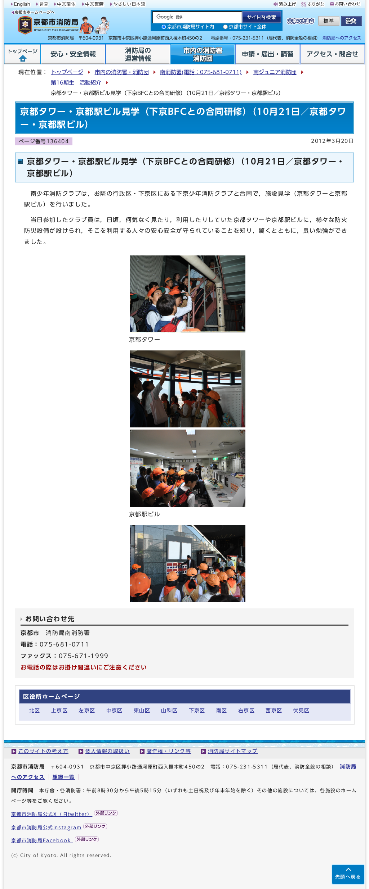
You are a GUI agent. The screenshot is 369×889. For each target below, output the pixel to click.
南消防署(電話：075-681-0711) (201, 72)
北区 (34, 710)
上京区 (59, 710)
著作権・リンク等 (169, 751)
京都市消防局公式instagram (46, 827)
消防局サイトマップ (233, 751)
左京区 (87, 710)
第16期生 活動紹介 (76, 82)
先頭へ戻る (348, 877)
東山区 (142, 710)
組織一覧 (64, 777)
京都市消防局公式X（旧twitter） (51, 814)
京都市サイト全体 (247, 26)
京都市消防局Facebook (42, 840)
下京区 (197, 710)
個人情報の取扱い (107, 751)
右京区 (246, 710)
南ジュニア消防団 (275, 72)
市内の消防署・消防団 (122, 72)
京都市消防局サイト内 (190, 26)
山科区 (169, 710)
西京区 (274, 710)
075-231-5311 (247, 767)
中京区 (114, 710)
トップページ (67, 72)
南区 (221, 710)
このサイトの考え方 (43, 751)
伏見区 (301, 710)
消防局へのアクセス (342, 38)
